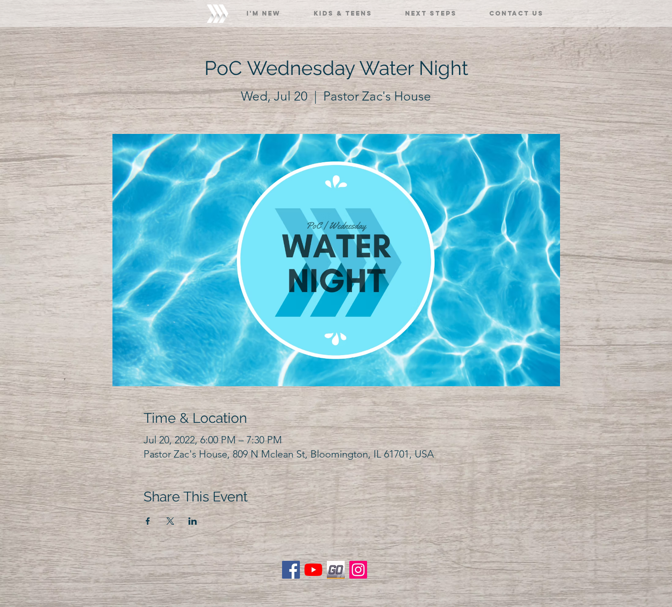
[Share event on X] (170, 521)
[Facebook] (291, 570)
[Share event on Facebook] (148, 521)
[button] (263, 9)
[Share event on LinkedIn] (192, 521)
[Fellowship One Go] (336, 570)
